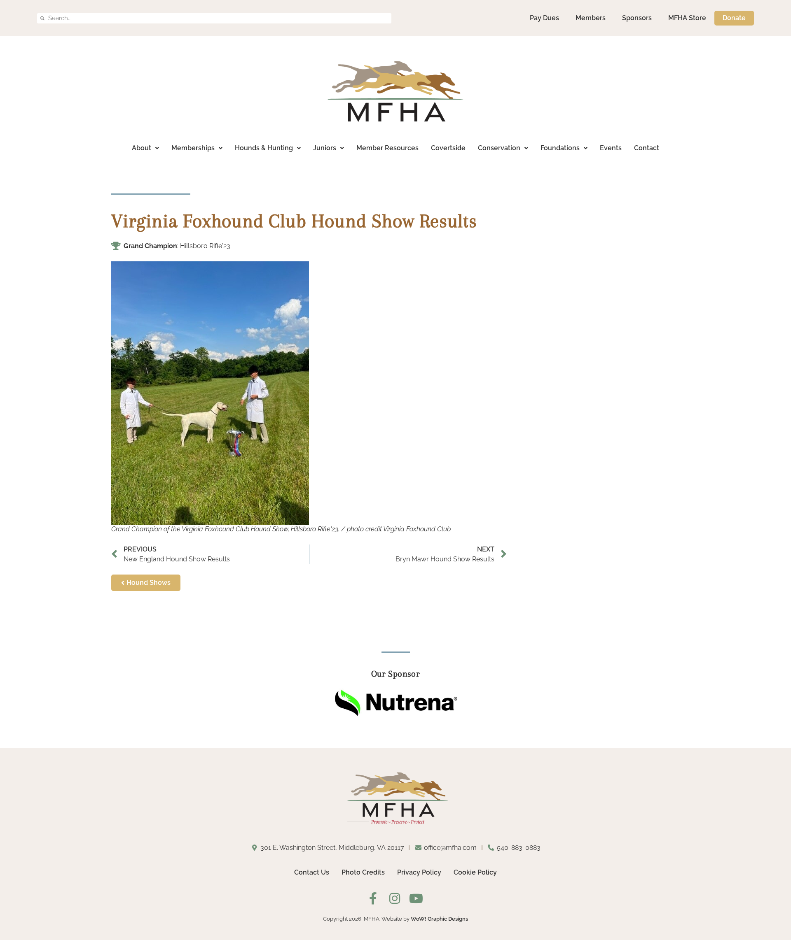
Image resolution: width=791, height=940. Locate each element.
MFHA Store (687, 18)
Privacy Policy (419, 872)
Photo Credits (363, 872)
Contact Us (311, 872)
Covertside (448, 148)
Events (611, 148)
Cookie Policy (475, 872)
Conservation (499, 148)
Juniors (324, 148)
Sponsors (637, 18)
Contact (646, 148)
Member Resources (387, 148)
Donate (734, 18)
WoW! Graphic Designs (439, 919)
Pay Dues (544, 18)
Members (591, 18)
